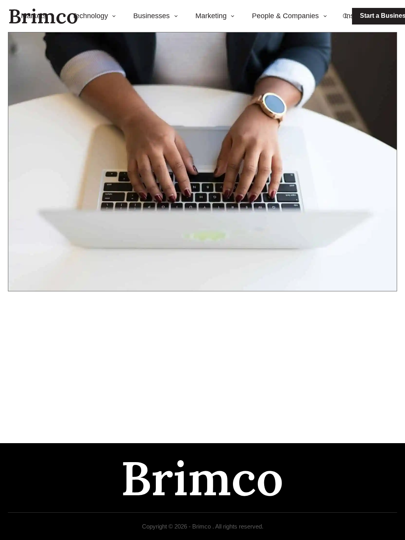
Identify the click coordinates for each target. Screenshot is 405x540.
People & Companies (285, 16)
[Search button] (345, 16)
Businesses (151, 16)
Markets (33, 16)
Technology (90, 16)
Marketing (211, 16)
